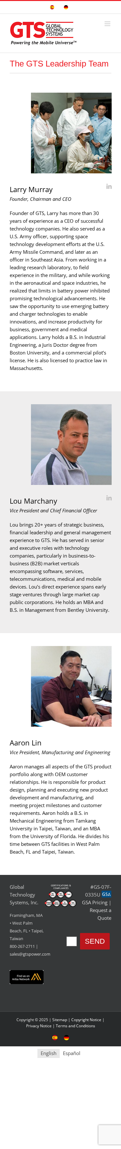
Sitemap (59, 1019)
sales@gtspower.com (30, 954)
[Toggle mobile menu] (108, 23)
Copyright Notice (86, 1019)
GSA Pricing (94, 902)
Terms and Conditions (75, 1026)
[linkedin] (109, 186)
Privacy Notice (39, 1026)
